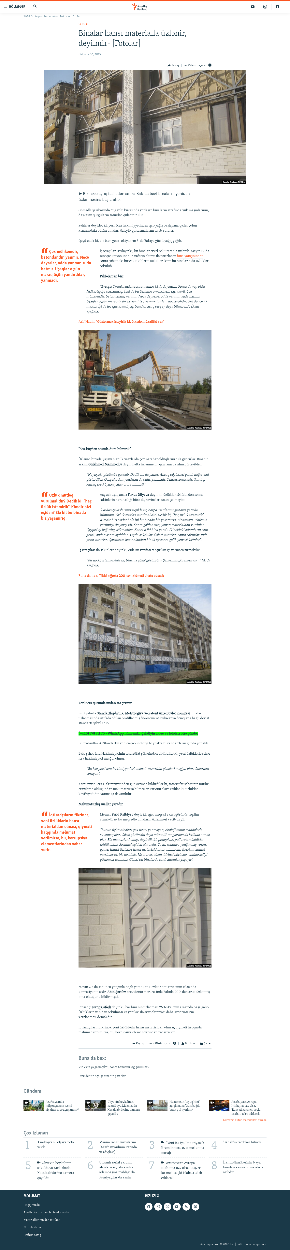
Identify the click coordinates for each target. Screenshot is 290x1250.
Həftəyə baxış (32, 1235)
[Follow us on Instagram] (158, 1206)
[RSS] (186, 1206)
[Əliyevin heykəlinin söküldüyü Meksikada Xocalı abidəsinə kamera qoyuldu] (95, 1105)
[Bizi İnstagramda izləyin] (265, 7)
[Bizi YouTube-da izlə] (253, 7)
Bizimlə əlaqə (32, 1227)
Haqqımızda (31, 1205)
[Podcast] (195, 1206)
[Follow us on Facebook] (148, 1206)
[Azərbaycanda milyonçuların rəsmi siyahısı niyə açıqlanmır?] (33, 1105)
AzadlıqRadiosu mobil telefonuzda (46, 1212)
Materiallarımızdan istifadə (41, 1220)
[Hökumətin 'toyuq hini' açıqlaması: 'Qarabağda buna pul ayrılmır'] (157, 1105)
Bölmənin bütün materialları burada (245, 1120)
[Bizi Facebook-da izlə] (277, 7)
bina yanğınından (190, 256)
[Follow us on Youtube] (177, 1206)
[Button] (173, 65)
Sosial (84, 24)
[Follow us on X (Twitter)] (167, 1206)
